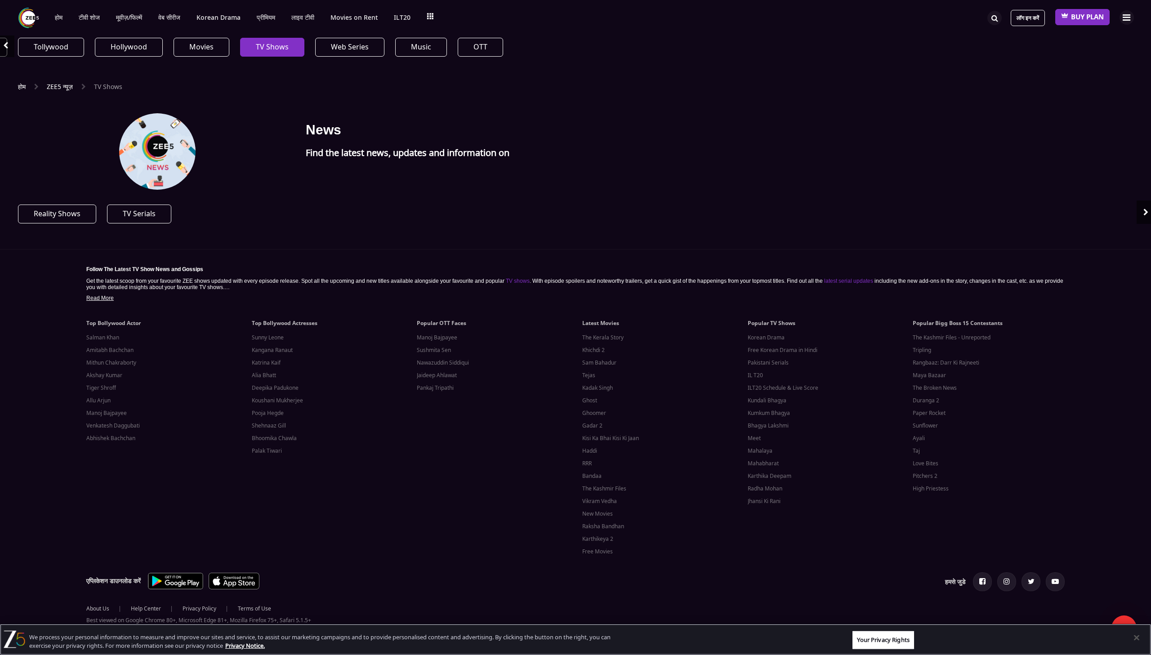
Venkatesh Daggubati (113, 426)
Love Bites (925, 463)
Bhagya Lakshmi (768, 426)
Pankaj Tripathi (435, 388)
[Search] (994, 17)
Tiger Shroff (101, 388)
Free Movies (597, 552)
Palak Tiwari (267, 451)
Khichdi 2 (593, 350)
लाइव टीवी (302, 17)
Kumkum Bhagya (769, 413)
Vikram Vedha (599, 501)
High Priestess (931, 489)
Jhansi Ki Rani (764, 501)
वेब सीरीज (169, 17)
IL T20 (755, 375)
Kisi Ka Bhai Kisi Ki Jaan (610, 438)
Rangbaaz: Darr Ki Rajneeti (946, 363)
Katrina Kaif (266, 363)
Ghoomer (594, 413)
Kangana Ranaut (272, 350)
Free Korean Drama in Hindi (782, 350)
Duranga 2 (926, 401)
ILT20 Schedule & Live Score (783, 388)
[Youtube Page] (1055, 581)
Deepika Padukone (275, 388)
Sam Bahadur (599, 363)
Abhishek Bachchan (110, 438)
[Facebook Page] (982, 581)
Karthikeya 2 (597, 539)
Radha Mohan (765, 489)
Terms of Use (254, 609)
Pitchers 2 (925, 476)
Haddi (589, 451)
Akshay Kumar (104, 375)
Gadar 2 (592, 426)
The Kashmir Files (604, 489)
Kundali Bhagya (767, 401)
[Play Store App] (175, 587)
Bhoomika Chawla (274, 438)
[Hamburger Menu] (1126, 17)
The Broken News (935, 388)
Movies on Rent (354, 17)
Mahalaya (760, 451)
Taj (916, 451)
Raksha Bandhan (603, 526)
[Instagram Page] (1006, 581)
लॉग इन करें (1028, 18)
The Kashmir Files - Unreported (951, 338)
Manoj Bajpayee (106, 413)
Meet (754, 438)
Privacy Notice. (245, 646)
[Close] (1137, 638)
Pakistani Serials (768, 363)
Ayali (919, 438)
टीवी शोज (89, 17)
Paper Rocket (929, 413)
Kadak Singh (597, 388)
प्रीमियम (266, 17)
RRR (587, 463)
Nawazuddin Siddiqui (443, 363)
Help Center (146, 609)
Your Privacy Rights (883, 640)
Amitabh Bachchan (110, 350)
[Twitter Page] (1031, 581)
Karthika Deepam (769, 476)
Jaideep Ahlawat (437, 375)
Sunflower (925, 426)
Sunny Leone (268, 338)
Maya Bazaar (929, 375)
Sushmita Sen (434, 350)
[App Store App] (234, 587)
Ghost (589, 401)
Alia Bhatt (264, 375)
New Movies (597, 514)
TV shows (518, 281)
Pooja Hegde (268, 413)
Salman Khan (102, 338)
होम (58, 17)
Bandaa (592, 476)
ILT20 (402, 17)
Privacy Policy (199, 609)
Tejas (588, 375)
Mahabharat (763, 463)
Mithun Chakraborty (111, 363)
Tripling (922, 350)
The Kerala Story (603, 338)
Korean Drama (218, 17)
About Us (97, 609)
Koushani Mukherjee (277, 401)
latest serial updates (848, 281)
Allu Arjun (98, 401)
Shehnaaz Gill (269, 426)
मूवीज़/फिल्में (129, 17)
